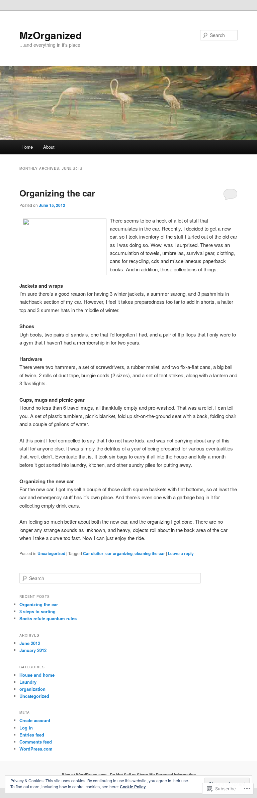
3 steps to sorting (37, 611)
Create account (34, 720)
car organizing (119, 553)
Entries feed (31, 735)
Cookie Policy (133, 787)
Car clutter (93, 553)
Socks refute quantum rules (48, 618)
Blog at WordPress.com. (85, 775)
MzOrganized (50, 35)
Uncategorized (51, 553)
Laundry (27, 682)
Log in (26, 727)
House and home (37, 675)
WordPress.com (36, 749)
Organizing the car (57, 193)
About (49, 147)
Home (27, 147)
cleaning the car (150, 553)
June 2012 (29, 643)
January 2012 (33, 650)
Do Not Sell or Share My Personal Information (153, 775)
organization (32, 689)
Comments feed (35, 742)
